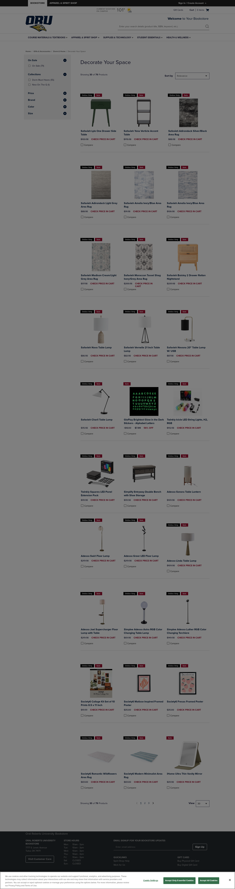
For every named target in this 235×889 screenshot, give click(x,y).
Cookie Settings (150, 880)
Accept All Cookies (208, 880)
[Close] (229, 879)
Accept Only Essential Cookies (179, 880)
